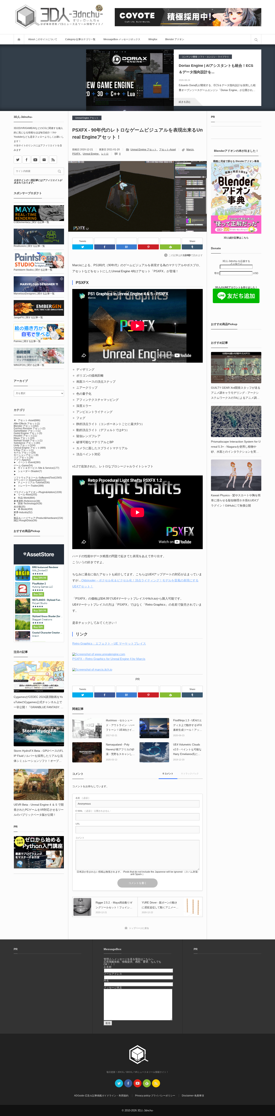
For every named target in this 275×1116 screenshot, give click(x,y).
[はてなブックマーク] (126, 241)
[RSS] (53, 159)
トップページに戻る (139, 928)
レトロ (105, 153)
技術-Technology (30, 503)
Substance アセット (27, 443)
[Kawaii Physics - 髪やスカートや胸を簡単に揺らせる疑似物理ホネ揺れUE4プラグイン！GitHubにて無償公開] (236, 475)
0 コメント (168, 773)
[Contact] (44, 159)
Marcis (190, 149)
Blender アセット (26, 426)
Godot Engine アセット (28, 433)
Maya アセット (24, 438)
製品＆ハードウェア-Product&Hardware (38, 518)
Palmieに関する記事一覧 (27, 341)
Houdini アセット (25, 435)
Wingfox (152, 39)
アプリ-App (22, 460)
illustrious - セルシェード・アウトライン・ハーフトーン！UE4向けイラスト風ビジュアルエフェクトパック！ (120, 725)
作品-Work (26, 498)
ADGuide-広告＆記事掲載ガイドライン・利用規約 (101, 1095)
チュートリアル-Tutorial (34, 482)
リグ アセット (23, 457)
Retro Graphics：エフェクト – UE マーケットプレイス (109, 643)
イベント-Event (29, 462)
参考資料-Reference (27, 501)
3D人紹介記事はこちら (236, 237)
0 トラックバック (190, 773)
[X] (18, 159)
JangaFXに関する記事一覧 (28, 317)
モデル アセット (25, 452)
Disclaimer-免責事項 (193, 1095)
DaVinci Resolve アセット (29, 428)
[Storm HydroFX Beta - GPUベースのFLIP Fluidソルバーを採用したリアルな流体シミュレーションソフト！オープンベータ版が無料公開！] (39, 730)
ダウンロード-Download (30, 480)
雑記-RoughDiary (25, 520)
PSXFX (76, 153)
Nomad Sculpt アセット (28, 440)
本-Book (25, 509)
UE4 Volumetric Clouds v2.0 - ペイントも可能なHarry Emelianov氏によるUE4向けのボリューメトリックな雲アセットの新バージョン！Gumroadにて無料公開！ (187, 749)
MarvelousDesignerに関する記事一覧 (34, 293)
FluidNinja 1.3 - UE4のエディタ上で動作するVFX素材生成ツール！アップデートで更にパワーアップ (187, 725)
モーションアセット (26, 455)
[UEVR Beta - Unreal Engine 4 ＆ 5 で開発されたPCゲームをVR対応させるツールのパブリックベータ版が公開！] (39, 784)
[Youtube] (35, 159)
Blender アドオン (174, 39)
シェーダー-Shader (30, 471)
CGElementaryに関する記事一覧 (31, 222)
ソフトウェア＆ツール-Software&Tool (38, 477)
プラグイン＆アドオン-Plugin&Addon (38, 492)
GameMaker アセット (27, 431)
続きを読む (185, 102)
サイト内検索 (256, 39)
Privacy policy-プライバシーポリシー (155, 1095)
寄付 (217, 273)
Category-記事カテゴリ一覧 (80, 39)
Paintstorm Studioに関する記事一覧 (33, 269)
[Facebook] (104, 241)
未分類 (19, 507)
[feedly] (147, 1083)
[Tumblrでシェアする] (192, 246)
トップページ (19, 39)
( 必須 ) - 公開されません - (93, 811)
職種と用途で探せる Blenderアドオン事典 (236, 161)
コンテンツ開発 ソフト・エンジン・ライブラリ (205, 56)
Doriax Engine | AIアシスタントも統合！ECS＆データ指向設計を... (216, 69)
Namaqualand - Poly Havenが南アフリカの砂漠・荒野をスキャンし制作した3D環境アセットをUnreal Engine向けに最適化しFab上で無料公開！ (120, 749)
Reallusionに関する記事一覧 (29, 246)
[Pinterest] (148, 241)
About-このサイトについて (42, 39)
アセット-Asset (167, 149)
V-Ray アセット (24, 450)
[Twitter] (82, 246)
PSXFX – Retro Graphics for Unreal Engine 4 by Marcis (108, 659)
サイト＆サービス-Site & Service (38, 468)
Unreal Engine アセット (86, 118)
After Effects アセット (27, 423)
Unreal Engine (91, 153)
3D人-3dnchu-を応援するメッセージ (236, 262)
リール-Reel (27, 494)
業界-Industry (23, 512)
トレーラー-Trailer (31, 486)
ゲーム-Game (23, 465)
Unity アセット (24, 445)
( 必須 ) (82, 798)
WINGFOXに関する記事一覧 (29, 365)
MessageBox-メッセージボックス (121, 39)
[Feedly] (170, 241)
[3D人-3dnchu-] (59, 17)
